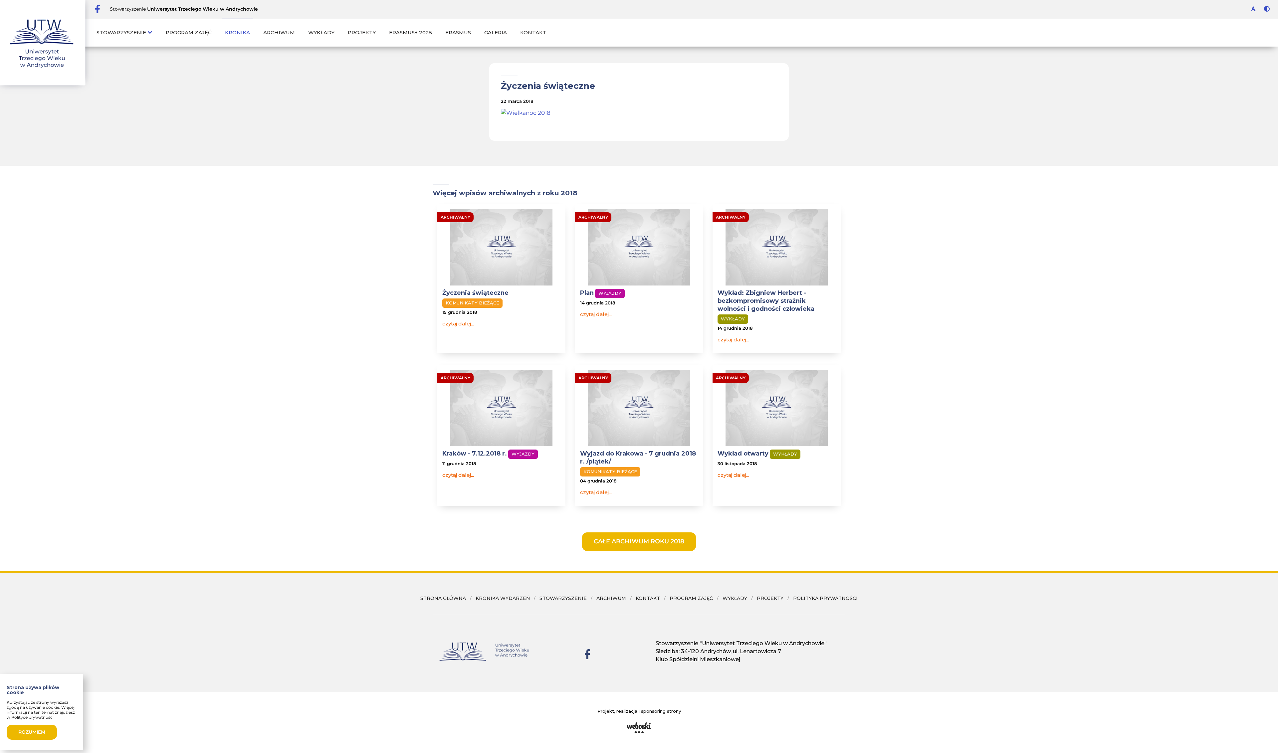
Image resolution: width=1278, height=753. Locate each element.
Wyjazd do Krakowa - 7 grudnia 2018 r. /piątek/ (638, 457)
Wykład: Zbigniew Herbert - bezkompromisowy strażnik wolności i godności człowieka (766, 300)
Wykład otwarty (743, 453)
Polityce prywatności (32, 717)
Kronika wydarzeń (503, 598)
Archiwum (279, 32)
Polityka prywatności (825, 598)
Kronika (237, 32)
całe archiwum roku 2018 (639, 541)
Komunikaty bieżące (472, 302)
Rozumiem (31, 732)
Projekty (362, 32)
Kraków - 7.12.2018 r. (474, 453)
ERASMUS (458, 32)
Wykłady (321, 32)
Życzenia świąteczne (475, 292)
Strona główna (443, 598)
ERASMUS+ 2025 (410, 32)
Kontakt (533, 32)
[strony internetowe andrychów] (639, 727)
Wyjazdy (609, 293)
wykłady (735, 598)
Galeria (495, 32)
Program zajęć (189, 32)
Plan (587, 292)
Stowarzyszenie (122, 32)
